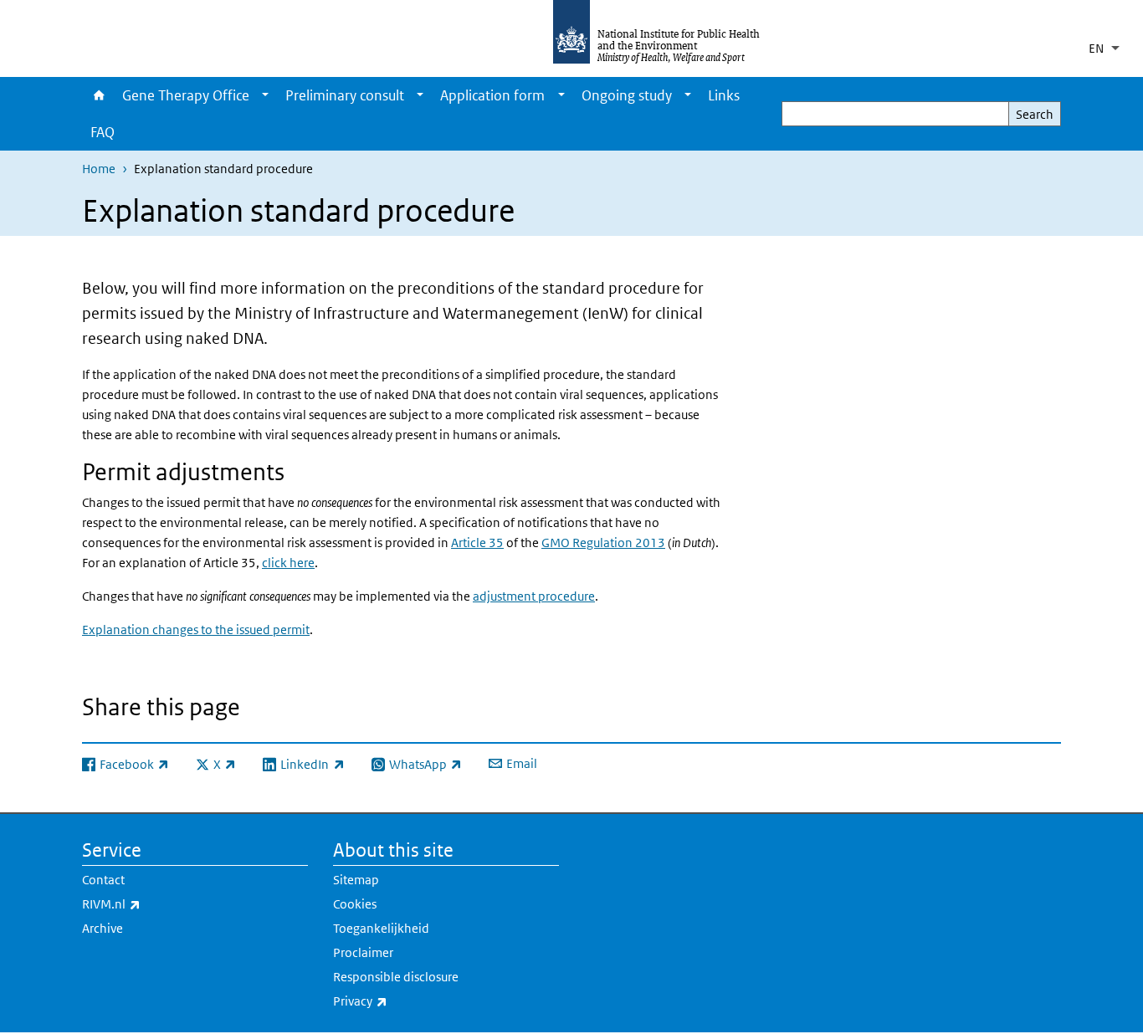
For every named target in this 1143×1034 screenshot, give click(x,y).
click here (288, 563)
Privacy (404, 1000)
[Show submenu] (265, 95)
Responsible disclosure (396, 977)
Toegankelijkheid (381, 928)
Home (98, 95)
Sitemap (356, 880)
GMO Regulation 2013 (603, 542)
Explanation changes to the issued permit (196, 629)
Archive (102, 928)
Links (724, 95)
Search (1034, 114)
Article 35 (477, 542)
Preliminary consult (344, 95)
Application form (492, 95)
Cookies (355, 904)
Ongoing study (627, 95)
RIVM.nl (155, 903)
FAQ (102, 132)
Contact (103, 880)
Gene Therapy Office (185, 95)
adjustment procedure (534, 596)
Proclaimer (363, 952)
